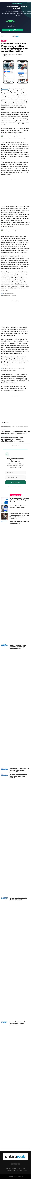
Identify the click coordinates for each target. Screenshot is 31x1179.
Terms (25, 1170)
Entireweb (7, 56)
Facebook (4, 89)
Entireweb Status (10, 1170)
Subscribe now (15, 482)
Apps (13, 426)
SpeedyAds (22, 1168)
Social (26, 426)
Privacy (19, 1170)
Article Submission (11, 1168)
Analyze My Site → (12, 30)
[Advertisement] (15, 191)
